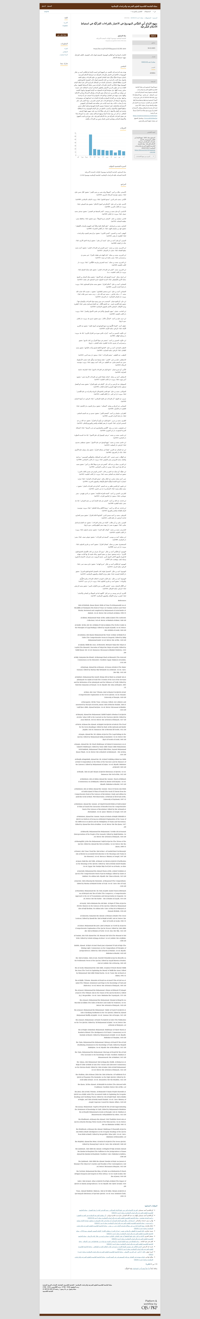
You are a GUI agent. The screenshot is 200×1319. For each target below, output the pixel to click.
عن (155, 11)
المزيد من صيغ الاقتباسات (143, 156)
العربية (66, 23)
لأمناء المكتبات (64, 55)
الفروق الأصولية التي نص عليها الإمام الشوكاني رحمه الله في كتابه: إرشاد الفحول (113, 1210)
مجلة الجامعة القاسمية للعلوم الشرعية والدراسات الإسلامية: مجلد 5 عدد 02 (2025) (113, 1218)
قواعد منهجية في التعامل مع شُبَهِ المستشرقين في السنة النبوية (125, 1257)
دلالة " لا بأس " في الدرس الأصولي (134, 1252)
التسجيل (49, 6)
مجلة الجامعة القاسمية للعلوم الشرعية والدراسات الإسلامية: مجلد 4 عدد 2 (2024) (119, 1223)
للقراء (66, 48)
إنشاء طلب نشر (61, 35)
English (65, 26)
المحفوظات (147, 11)
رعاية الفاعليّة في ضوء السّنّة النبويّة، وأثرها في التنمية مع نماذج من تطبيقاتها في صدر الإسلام (111, 1241)
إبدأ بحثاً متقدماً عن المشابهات (141, 1268)
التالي (148, 1264)
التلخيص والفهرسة (136, 11)
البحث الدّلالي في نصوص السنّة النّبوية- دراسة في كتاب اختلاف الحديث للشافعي (117, 1247)
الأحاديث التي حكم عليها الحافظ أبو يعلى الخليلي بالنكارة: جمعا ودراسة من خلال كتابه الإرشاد (115, 1236)
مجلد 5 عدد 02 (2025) (137, 18)
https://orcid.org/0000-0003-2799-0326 (116, 41)
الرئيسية (154, 18)
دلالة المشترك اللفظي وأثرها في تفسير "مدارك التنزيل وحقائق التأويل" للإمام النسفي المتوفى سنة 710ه (112, 1231)
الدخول (44, 6)
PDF (152, 36)
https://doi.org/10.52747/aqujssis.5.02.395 (107, 49)
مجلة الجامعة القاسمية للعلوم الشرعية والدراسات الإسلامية (134, 6)
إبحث (46, 11)
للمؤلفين (65, 52)
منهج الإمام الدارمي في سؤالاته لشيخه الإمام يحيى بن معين (126, 1226)
